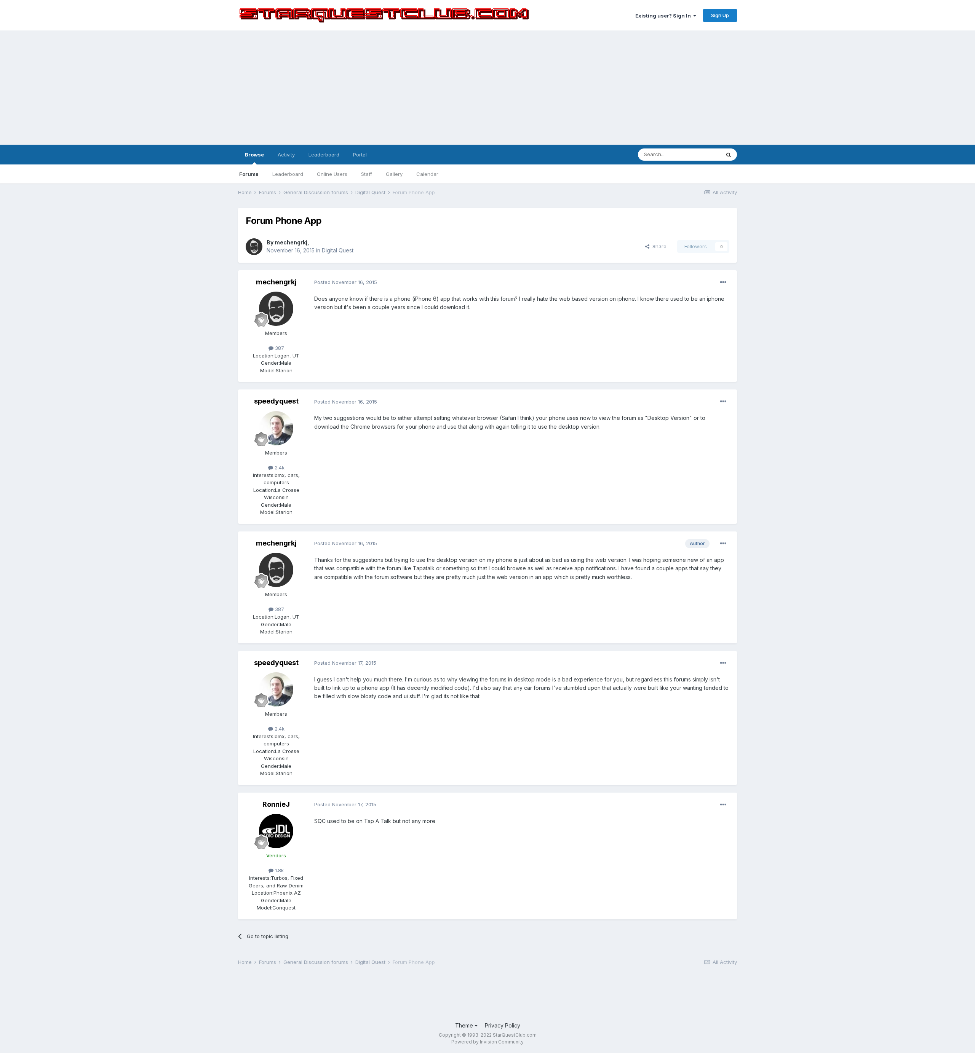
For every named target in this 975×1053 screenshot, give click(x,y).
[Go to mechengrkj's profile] (254, 246)
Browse (254, 155)
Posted (345, 282)
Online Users (332, 174)
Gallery (394, 174)
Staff (366, 174)
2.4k (279, 467)
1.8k (278, 870)
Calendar (427, 174)
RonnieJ (276, 804)
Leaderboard (287, 174)
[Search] (728, 154)
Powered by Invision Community (487, 1042)
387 (278, 348)
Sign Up (720, 15)
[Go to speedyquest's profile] (276, 428)
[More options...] (723, 282)
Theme (465, 1025)
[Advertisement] (487, 87)
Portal (360, 155)
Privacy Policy (502, 1025)
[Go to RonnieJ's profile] (276, 831)
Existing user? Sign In (664, 16)
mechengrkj (291, 242)
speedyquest (276, 401)
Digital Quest (337, 250)
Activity (286, 155)
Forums (249, 174)
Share (658, 246)
